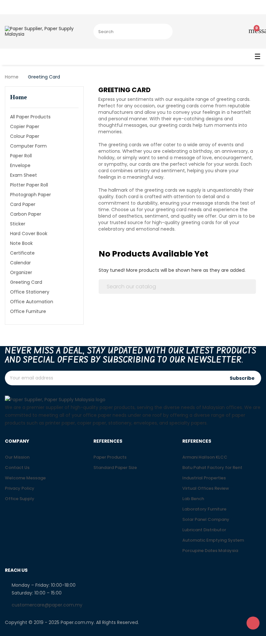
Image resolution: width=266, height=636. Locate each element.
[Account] (231, 31)
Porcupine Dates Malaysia (210, 550)
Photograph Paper (30, 194)
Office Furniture (28, 311)
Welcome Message (25, 478)
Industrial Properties (204, 478)
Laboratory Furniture (204, 509)
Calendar (20, 262)
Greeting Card (26, 282)
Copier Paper (24, 126)
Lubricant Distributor (204, 530)
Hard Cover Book (28, 233)
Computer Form (28, 146)
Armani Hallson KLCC (204, 457)
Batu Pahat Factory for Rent (212, 467)
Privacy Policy (19, 488)
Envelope (20, 165)
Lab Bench (193, 499)
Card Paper (22, 204)
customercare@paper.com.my (47, 605)
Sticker (17, 224)
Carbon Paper (25, 214)
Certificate (22, 253)
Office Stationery (29, 292)
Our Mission (17, 457)
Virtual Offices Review (205, 488)
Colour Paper (24, 136)
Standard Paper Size (115, 467)
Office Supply (19, 499)
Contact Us (17, 467)
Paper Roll (21, 155)
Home (18, 97)
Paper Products (110, 457)
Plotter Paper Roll (29, 185)
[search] (164, 31)
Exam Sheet (23, 175)
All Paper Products (30, 117)
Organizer (21, 272)
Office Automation (31, 301)
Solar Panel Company (205, 519)
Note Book (21, 243)
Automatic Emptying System (213, 540)
